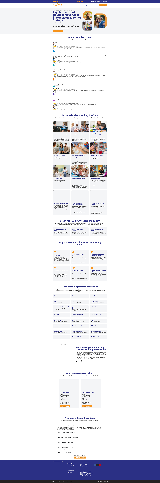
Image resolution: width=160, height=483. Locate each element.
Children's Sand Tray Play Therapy (79, 156)
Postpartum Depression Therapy (97, 204)
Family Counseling (77, 134)
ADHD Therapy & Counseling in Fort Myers (86, 475)
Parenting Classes (96, 178)
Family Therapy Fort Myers (84, 466)
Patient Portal (93, 1)
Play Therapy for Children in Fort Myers (85, 471)
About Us (82, 5)
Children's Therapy (96, 134)
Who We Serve (76, 5)
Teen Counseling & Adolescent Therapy (77, 204)
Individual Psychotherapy (61, 134)
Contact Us (105, 1)
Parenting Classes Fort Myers (84, 474)
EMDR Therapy (58, 178)
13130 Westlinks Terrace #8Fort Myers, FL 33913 (71, 465)
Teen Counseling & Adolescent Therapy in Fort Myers (87, 476)
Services (70, 5)
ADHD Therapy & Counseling (61, 203)
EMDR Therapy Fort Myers (84, 472)
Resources (94, 5)
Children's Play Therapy (97, 155)
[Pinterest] (100, 465)
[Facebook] (95, 465)
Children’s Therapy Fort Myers (84, 467)
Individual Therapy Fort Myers (84, 465)
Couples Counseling (59, 155)
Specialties (88, 5)
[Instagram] (97, 465)
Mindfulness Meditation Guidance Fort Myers (86, 473)
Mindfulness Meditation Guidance (78, 179)
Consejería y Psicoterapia (83, 464)
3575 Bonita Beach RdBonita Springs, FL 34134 (71, 470)
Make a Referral (99, 1)
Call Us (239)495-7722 (56, 1)
